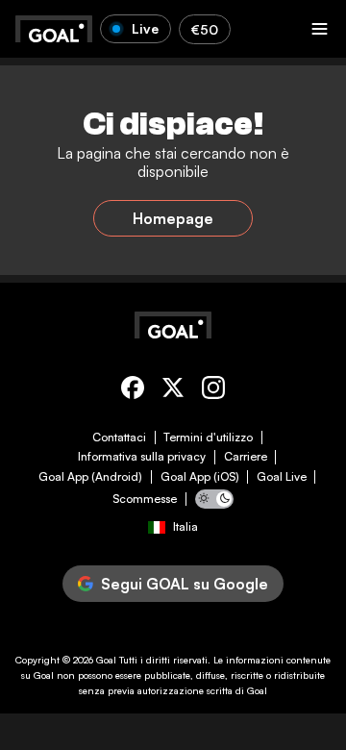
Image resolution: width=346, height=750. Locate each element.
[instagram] (213, 391)
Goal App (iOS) (200, 477)
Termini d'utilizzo (208, 437)
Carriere (245, 456)
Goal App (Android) (90, 477)
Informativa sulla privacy (142, 456)
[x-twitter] (173, 391)
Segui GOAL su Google (184, 583)
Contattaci (119, 437)
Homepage (173, 218)
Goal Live (282, 477)
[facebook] (132, 391)
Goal (106, 659)
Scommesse (144, 499)
